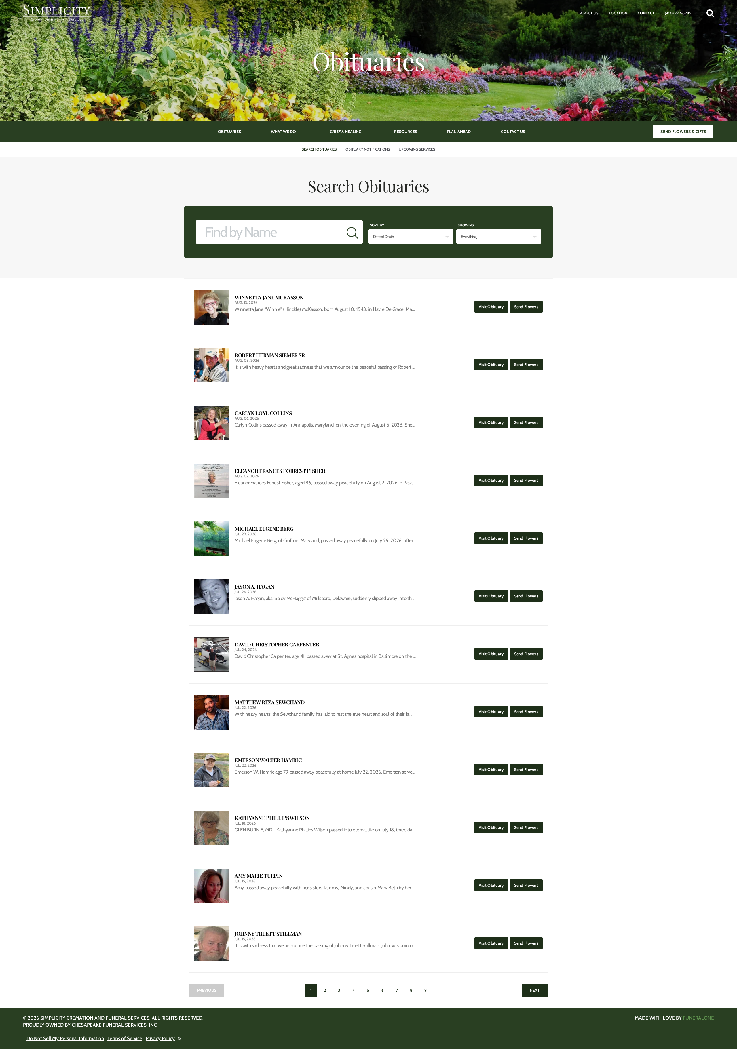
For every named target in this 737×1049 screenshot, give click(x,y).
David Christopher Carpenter (277, 644)
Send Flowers (528, 306)
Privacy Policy (160, 1038)
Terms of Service (124, 1038)
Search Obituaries (319, 149)
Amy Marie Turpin (258, 876)
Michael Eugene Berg (264, 529)
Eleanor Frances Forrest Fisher (280, 471)
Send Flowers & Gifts (683, 131)
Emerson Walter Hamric (268, 760)
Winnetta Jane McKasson (269, 297)
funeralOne (698, 1018)
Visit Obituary (493, 306)
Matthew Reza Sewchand (270, 702)
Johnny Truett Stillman (268, 934)
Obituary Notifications (367, 149)
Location (618, 13)
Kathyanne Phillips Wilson (272, 818)
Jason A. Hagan (254, 587)
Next (535, 990)
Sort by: (377, 225)
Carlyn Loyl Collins (263, 413)
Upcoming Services (417, 149)
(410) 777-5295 (678, 13)
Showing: (466, 225)
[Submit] (352, 232)
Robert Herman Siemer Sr (270, 355)
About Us (589, 13)
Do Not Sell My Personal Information (65, 1038)
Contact (646, 13)
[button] (710, 13)
